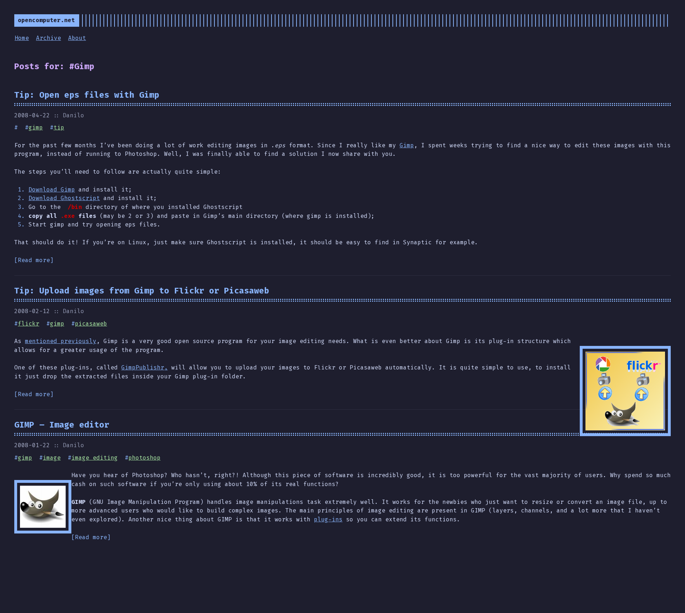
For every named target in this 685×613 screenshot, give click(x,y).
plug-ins (328, 519)
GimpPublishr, (144, 367)
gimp (36, 127)
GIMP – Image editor (61, 424)
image (52, 457)
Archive (48, 38)
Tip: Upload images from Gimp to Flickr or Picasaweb (141, 290)
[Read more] (34, 260)
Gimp (407, 145)
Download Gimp (52, 189)
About (77, 38)
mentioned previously (60, 341)
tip (59, 127)
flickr (28, 323)
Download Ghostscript (64, 198)
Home (22, 38)
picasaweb (91, 323)
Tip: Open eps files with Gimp (86, 95)
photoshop (144, 457)
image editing (94, 457)
